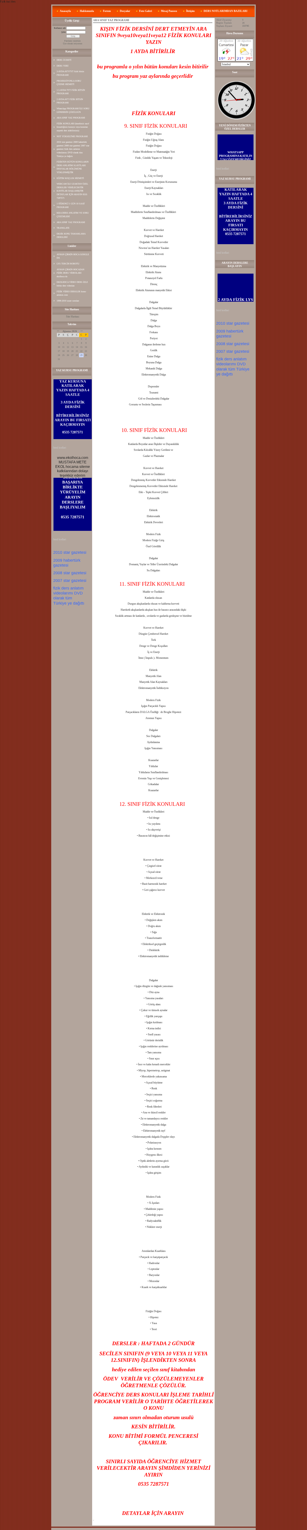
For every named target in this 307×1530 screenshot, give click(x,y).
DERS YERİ (62, 66)
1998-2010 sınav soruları (68, 300)
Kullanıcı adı (60, 28)
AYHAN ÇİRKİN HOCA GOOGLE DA (73, 256)
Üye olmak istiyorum (72, 43)
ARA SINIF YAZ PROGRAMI (71, 117)
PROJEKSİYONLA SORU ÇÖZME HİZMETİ (69, 83)
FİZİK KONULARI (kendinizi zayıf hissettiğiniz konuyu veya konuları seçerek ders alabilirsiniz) (73, 127)
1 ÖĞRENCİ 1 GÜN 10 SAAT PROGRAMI (71, 205)
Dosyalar (125, 11)
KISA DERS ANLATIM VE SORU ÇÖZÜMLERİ (73, 215)
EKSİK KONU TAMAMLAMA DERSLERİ (71, 235)
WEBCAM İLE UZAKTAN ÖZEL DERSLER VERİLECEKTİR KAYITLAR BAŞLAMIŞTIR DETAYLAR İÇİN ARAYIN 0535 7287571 (72, 191)
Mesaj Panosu (169, 11)
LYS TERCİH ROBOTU (68, 263)
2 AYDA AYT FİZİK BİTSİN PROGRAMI (70, 101)
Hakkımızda (87, 11)
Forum (107, 11)
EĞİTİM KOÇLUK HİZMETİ (70, 178)
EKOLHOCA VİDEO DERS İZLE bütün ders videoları (72, 284)
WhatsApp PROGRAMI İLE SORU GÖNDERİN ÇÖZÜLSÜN (73, 110)
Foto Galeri (145, 11)
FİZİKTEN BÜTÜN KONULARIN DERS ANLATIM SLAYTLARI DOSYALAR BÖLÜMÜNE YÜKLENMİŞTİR (73, 167)
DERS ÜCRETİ (64, 60)
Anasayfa (65, 11)
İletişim (190, 11)
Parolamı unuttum (72, 41)
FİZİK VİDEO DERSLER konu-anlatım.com (71, 293)
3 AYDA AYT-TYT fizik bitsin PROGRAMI (70, 73)
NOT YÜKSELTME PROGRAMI (72, 136)
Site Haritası (72, 316)
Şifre (63, 32)
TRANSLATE (63, 228)
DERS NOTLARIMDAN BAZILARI (225, 11)
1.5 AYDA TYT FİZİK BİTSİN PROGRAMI (71, 92)
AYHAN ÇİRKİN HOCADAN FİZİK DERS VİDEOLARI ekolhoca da (70, 273)
